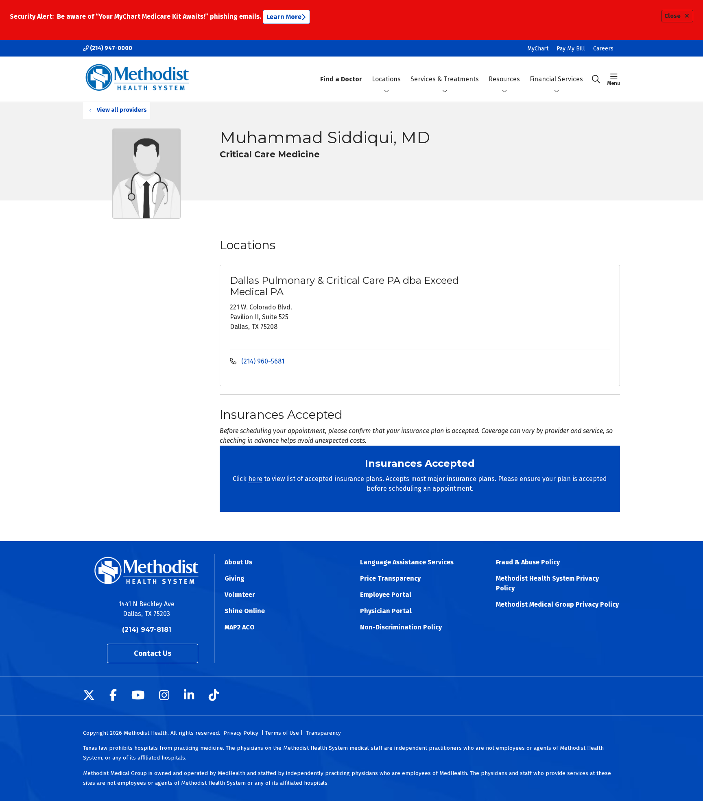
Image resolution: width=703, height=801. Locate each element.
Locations (386, 79)
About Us (238, 562)
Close (672, 16)
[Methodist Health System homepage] (137, 79)
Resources (504, 79)
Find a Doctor (341, 79)
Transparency (323, 732)
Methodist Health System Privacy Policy (547, 583)
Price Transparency (390, 578)
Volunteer (240, 595)
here (255, 479)
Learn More (283, 17)
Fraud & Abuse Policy (528, 562)
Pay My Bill (571, 48)
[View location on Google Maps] (547, 303)
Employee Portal (385, 595)
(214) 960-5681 (262, 361)
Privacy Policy (240, 732)
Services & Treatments (444, 79)
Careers (603, 48)
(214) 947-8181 (146, 629)
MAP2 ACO (240, 627)
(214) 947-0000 (110, 48)
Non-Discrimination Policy (401, 627)
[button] (613, 79)
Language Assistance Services (407, 562)
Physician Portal (386, 611)
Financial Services (556, 79)
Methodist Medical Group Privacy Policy (557, 604)
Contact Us (152, 653)
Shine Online (245, 611)
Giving (235, 578)
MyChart (537, 48)
